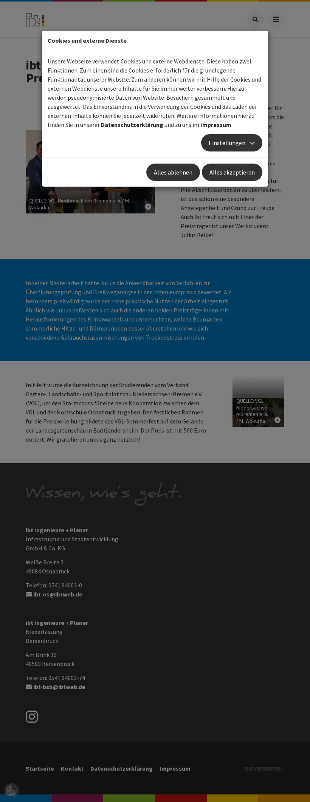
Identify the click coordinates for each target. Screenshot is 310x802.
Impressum (215, 124)
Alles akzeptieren (232, 172)
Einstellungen (227, 143)
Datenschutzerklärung (132, 124)
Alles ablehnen (173, 172)
